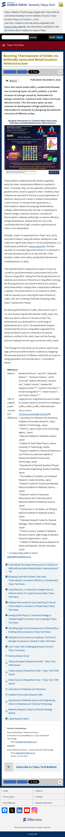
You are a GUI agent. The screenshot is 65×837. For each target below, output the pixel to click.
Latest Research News (18, 718)
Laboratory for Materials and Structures (27, 688)
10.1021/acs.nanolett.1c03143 (33, 413)
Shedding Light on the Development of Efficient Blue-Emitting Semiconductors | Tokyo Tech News (33, 630)
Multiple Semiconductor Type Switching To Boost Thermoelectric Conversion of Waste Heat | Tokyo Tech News (31, 606)
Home (5, 790)
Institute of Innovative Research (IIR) (25, 694)
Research (13, 80)
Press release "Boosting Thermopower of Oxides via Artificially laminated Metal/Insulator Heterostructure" (33, 566)
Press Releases (9, 802)
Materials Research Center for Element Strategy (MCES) (30, 711)
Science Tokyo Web (13, 26)
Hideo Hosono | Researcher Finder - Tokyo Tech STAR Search (33, 681)
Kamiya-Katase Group (18, 655)
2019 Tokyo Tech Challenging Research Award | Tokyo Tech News (30, 648)
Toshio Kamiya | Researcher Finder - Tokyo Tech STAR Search (33, 672)
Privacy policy (8, 796)
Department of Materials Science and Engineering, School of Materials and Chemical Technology (31, 702)
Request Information (44, 802)
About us (39, 790)
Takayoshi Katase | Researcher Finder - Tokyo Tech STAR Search (31, 663)
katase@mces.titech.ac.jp (19, 556)
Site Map (39, 796)
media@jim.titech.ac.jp (25, 753)
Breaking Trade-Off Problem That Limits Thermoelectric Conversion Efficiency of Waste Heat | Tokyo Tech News (33, 580)
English (60, 37)
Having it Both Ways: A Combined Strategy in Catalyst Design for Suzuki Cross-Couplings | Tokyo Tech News (32, 619)
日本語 (52, 37)
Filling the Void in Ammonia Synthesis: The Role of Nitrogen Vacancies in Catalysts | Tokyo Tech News (32, 639)
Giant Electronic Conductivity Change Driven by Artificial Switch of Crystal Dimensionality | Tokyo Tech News (31, 593)
